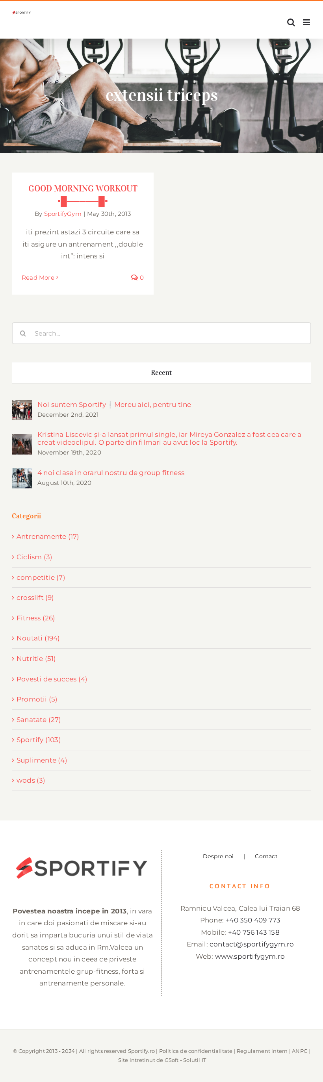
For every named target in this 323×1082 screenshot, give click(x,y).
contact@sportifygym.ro (252, 944)
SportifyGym (63, 213)
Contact (266, 856)
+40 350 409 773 (252, 920)
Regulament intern (262, 1051)
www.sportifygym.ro (250, 956)
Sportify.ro (141, 1051)
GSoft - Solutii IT (185, 1060)
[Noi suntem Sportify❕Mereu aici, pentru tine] (22, 406)
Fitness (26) (36, 618)
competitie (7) (41, 577)
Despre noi (218, 856)
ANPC (299, 1051)
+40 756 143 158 (254, 932)
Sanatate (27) (39, 720)
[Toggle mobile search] (291, 22)
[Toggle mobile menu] (307, 22)
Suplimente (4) (42, 760)
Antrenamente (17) (48, 536)
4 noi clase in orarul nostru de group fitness (110, 473)
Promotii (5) (37, 699)
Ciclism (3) (34, 557)
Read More (38, 277)
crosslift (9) (35, 597)
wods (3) (31, 780)
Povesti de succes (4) (52, 679)
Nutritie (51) (36, 659)
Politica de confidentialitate (196, 1051)
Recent (162, 372)
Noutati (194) (38, 638)
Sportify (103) (39, 740)
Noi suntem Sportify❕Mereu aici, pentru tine (114, 404)
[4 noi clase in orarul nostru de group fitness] (22, 474)
